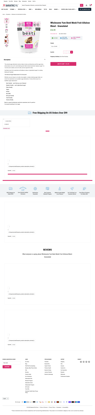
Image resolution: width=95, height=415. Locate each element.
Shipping (62, 361)
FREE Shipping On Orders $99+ (11, 193)
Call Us (34, 1)
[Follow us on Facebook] (81, 362)
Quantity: (52, 52)
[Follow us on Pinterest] (86, 362)
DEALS (50, 9)
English (4, 398)
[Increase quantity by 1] (71, 52)
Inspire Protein (48, 366)
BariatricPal (47, 363)
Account (62, 366)
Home (4, 14)
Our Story (27, 361)
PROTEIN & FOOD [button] (21, 9)
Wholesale (63, 374)
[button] (86, 5)
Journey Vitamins (48, 372)
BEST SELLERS (4, 9)
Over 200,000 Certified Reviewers (23, 193)
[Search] (81, 5)
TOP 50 (45, 9)
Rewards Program (29, 380)
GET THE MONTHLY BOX (85, 9)
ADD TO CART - (63, 64)
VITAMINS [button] (12, 9)
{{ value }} (7, 124)
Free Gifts (11, 1)
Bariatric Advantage (49, 374)
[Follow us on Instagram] (84, 362)
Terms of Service (44, 407)
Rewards (5, 1)
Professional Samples (65, 376)
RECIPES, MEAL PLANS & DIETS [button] (68, 9)
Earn (76, 38)
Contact (29, 1)
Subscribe (8, 366)
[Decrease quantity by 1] (64, 52)
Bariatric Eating (48, 370)
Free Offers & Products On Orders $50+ (84, 193)
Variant (52, 43)
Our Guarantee (64, 370)
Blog (20, 1)
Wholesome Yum (53, 33)
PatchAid (46, 361)
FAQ (26, 370)
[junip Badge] (85, 364)
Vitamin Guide (28, 374)
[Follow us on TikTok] (89, 362)
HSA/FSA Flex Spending (30, 366)
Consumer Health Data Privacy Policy (31, 392)
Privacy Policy (52, 407)
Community (24, 1)
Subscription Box (28, 378)
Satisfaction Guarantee (35, 193)
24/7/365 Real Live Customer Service (72, 193)
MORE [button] (30, 9)
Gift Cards (27, 387)
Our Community (28, 376)
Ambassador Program (29, 384)
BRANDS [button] (56, 9)
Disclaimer (58, 407)
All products (8, 14)
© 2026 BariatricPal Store (32, 407)
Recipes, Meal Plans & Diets (31, 368)
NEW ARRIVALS (38, 9)
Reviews (16, 1)
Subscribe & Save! (29, 382)
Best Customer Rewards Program (47, 193)
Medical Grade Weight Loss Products (60, 193)
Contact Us (63, 368)
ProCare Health (48, 368)
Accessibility (65, 407)
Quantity (9, 170)
